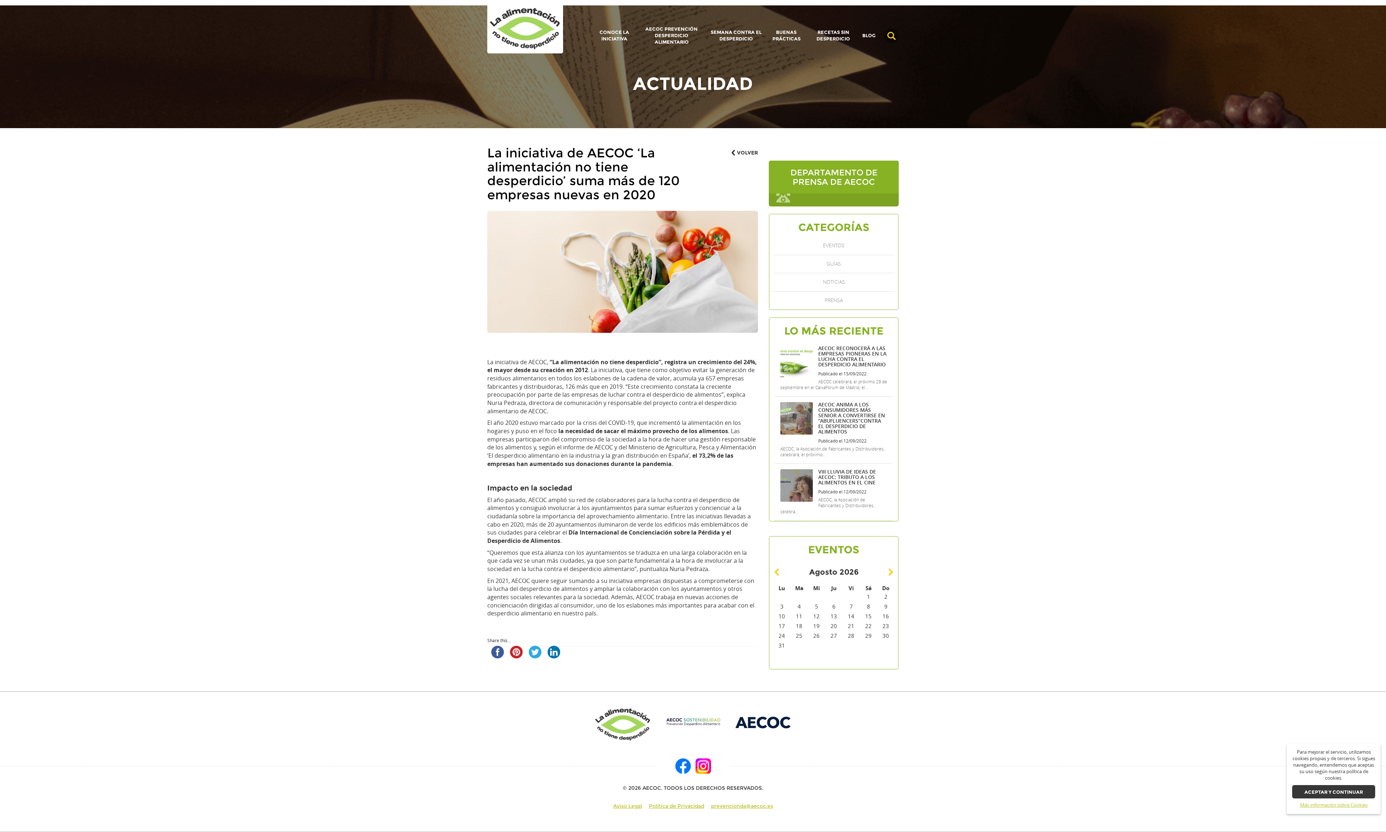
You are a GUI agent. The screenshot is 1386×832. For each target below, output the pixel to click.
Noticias (834, 282)
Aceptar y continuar (1333, 792)
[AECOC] (763, 722)
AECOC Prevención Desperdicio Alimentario (671, 35)
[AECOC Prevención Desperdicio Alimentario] (693, 722)
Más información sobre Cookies (1334, 805)
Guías (834, 264)
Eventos (834, 245)
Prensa (834, 300)
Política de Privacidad (676, 806)
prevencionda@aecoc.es (742, 806)
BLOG (869, 35)
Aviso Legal (627, 806)
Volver (747, 153)
